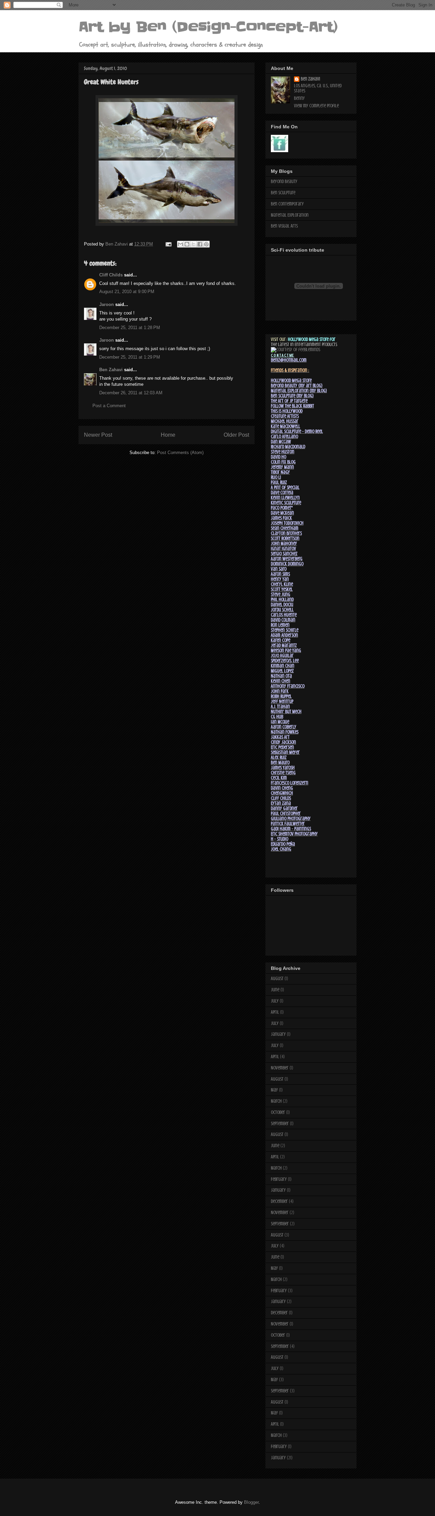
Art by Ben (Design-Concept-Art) (208, 27)
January (278, 1034)
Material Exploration (290, 215)
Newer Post (98, 435)
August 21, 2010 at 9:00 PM (126, 291)
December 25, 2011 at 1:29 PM (129, 357)
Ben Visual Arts (284, 226)
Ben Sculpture (283, 192)
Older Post (236, 435)
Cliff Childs (111, 274)
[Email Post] (168, 244)
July (275, 1001)
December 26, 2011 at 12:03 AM (130, 392)
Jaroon (106, 304)
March (276, 1101)
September (280, 1123)
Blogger (251, 1502)
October (278, 1112)
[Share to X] (193, 244)
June (275, 989)
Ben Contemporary (287, 203)
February (279, 1179)
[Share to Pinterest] (206, 244)
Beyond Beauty (284, 181)
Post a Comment (109, 405)
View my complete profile (316, 105)
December (279, 1201)
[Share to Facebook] (199, 244)
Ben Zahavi (111, 369)
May (274, 1090)
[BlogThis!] (187, 244)
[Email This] (180, 244)
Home (168, 435)
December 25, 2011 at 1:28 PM (129, 327)
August (277, 978)
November (280, 1067)
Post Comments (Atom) (180, 452)
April (275, 1012)
